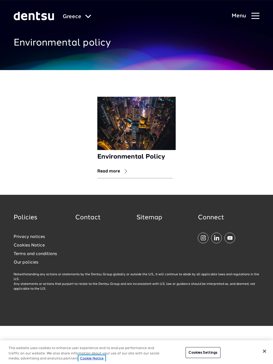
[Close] (264, 351)
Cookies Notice (29, 245)
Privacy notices (29, 237)
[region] (136, 352)
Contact (88, 218)
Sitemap (149, 218)
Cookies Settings (202, 352)
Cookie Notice (92, 358)
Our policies (26, 262)
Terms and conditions (35, 254)
